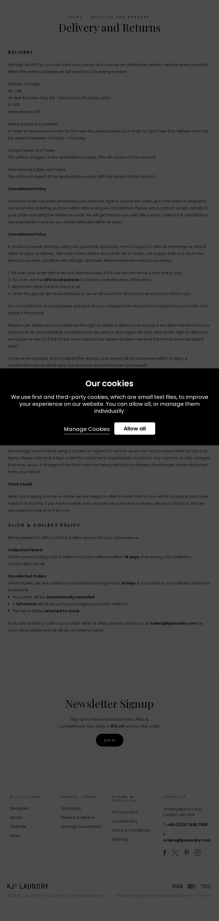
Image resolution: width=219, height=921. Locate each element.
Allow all (135, 428)
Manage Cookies (87, 429)
